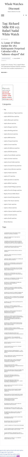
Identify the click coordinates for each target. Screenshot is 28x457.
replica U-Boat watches (10, 208)
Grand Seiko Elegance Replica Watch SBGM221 (13, 251)
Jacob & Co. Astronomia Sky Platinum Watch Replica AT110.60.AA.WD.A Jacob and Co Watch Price (13, 268)
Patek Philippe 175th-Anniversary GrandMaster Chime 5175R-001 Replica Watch (13, 338)
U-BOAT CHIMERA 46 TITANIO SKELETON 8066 (14, 425)
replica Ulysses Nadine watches (13, 211)
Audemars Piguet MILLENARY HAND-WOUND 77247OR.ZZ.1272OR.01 (12, 233)
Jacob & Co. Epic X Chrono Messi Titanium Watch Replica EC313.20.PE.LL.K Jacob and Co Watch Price (14, 297)
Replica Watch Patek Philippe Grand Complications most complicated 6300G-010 (12, 390)
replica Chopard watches (11, 141)
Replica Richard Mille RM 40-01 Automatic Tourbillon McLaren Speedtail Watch (12, 375)
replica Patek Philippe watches (12, 187)
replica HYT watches (9, 176)
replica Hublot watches (10, 172)
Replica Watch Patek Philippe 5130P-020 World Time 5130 (13, 385)
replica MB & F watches (10, 183)
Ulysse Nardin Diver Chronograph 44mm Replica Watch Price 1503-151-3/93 (14, 429)
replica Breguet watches (10, 127)
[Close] (12, 86)
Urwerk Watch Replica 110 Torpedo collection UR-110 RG (12, 438)
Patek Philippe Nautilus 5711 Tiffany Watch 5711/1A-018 (12, 347)
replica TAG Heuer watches (11, 201)
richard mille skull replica (16, 450)
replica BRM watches (9, 137)
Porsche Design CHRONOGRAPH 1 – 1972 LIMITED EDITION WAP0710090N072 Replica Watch (13, 351)
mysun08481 (17, 58)
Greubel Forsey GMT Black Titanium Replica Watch (12, 255)
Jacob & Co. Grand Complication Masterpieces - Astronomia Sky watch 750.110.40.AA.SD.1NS (13, 306)
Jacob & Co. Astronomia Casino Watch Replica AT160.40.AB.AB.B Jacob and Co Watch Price (13, 263)
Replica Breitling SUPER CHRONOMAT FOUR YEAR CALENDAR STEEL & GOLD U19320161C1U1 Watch (12, 360)
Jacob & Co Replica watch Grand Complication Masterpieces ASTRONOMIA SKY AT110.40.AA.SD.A (14, 328)
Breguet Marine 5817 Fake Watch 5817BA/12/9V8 (12, 237)
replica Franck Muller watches (12, 155)
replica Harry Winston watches (12, 169)
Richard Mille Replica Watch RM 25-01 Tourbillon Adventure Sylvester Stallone (13, 412)
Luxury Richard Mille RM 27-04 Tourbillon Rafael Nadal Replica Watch (13, 333)
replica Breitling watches (11, 130)
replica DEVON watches (10, 151)
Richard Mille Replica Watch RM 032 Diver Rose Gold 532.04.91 (12, 404)
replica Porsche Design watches (13, 190)
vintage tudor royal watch (6, 452)
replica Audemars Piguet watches (13, 113)
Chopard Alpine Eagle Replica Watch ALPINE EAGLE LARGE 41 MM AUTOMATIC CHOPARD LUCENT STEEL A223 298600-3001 (13, 242)
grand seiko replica (5, 450)
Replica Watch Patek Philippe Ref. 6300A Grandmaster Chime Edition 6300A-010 (13, 395)
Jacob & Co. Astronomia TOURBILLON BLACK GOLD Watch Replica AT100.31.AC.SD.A (12, 283)
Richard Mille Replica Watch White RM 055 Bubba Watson (13, 417)
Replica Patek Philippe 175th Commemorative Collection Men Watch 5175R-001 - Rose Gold (13, 365)
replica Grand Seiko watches (12, 162)
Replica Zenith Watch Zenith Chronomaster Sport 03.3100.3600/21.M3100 (11, 399)
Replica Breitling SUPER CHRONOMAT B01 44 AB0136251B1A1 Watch (13, 356)
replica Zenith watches (10, 218)
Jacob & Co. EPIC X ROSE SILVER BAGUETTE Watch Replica (13, 302)
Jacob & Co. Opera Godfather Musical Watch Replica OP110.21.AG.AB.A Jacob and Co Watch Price (13, 323)
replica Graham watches (11, 158)
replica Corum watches (10, 144)
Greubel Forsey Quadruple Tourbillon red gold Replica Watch (13, 259)
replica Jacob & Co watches (11, 179)
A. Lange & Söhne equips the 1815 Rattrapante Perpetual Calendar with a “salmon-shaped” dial (13, 48)
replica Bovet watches (10, 123)
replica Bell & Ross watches (11, 116)
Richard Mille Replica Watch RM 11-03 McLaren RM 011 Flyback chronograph (13, 408)
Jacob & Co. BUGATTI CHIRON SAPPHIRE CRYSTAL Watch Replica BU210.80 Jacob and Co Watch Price (13, 288)
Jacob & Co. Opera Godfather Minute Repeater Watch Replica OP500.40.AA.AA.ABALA (13, 311)
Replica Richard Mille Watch (11, 194)
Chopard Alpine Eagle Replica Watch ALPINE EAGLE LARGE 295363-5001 (13, 247)
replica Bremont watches (11, 134)
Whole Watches (6, 58)
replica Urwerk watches (10, 215)
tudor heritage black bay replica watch (10, 454)
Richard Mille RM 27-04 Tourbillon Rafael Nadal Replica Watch (12, 422)
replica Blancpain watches (11, 120)
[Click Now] (7, 89)
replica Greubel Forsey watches (13, 165)
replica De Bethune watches (12, 148)
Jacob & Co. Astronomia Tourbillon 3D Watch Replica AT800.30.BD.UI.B (13, 279)
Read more (3, 72)
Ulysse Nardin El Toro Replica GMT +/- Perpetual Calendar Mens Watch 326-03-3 (14, 433)
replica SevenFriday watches (12, 197)
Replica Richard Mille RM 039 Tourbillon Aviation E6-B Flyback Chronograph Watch (13, 370)
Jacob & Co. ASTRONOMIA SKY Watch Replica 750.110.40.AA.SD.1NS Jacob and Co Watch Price (13, 274)
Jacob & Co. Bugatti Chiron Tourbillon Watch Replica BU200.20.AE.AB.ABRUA (13, 293)
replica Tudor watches (10, 204)
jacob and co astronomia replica (8, 456)
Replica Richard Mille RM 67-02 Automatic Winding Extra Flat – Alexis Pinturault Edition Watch (13, 380)
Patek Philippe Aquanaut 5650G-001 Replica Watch (12, 343)
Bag (5, 109)
